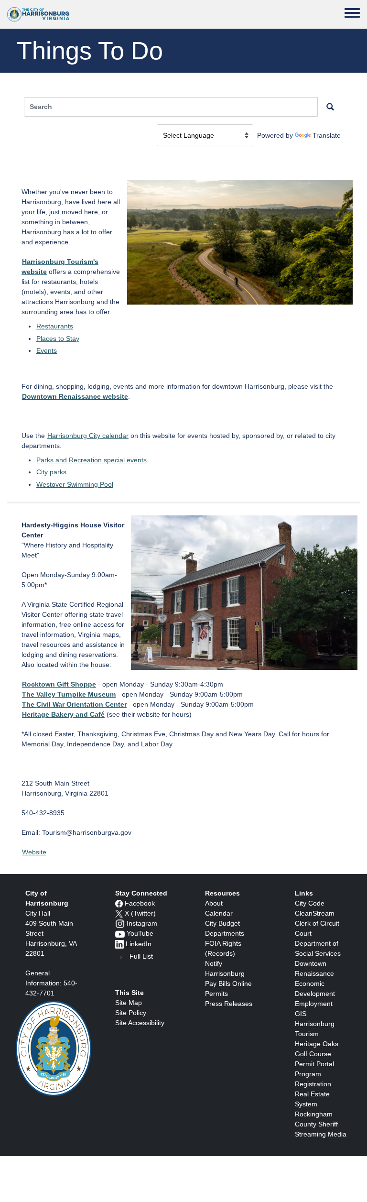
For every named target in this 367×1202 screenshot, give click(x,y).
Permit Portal (314, 1064)
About (214, 903)
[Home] (38, 14)
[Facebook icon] (119, 903)
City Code (309, 903)
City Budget (222, 923)
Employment (314, 1003)
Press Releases (228, 1003)
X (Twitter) (140, 913)
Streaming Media (320, 1134)
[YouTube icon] (120, 933)
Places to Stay (57, 338)
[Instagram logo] (120, 923)
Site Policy (130, 1012)
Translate (327, 135)
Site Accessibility (139, 1023)
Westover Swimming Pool (74, 484)
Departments (224, 933)
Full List (141, 956)
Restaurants (54, 326)
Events (46, 350)
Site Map (128, 1002)
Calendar (219, 913)
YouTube (140, 933)
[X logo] (119, 913)
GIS (300, 1013)
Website (34, 852)
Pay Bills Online (228, 983)
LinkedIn (138, 944)
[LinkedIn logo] (119, 944)
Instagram (142, 923)
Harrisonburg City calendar (88, 435)
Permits (216, 993)
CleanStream (315, 913)
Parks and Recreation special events (91, 460)
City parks (51, 472)
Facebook (140, 903)
